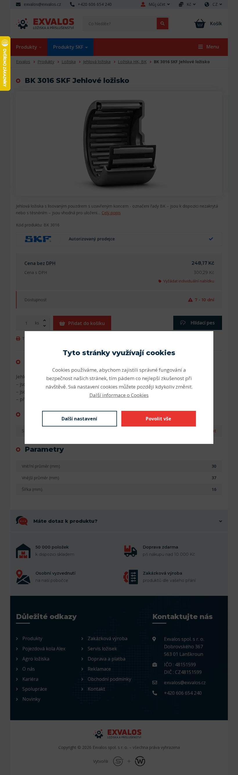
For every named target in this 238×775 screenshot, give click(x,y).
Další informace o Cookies (119, 395)
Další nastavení (79, 418)
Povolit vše (158, 418)
